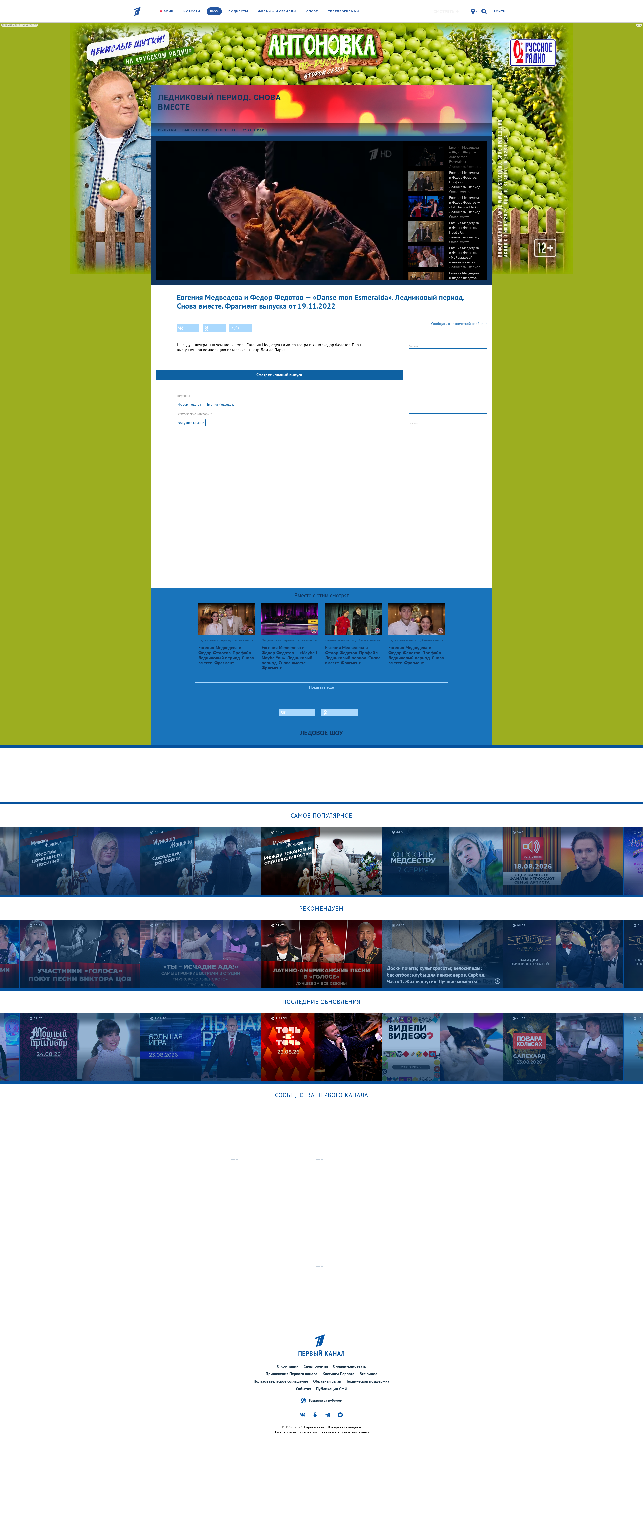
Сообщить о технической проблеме (459, 323)
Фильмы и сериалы (277, 11)
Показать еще (321, 687)
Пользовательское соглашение (281, 1381)
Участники (253, 130)
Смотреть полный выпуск (279, 374)
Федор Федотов (189, 404)
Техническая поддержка (367, 1381)
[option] (445, 153)
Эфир (168, 11)
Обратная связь (327, 1381)
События (303, 1388)
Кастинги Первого (339, 1373)
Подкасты (238, 11)
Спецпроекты (316, 1366)
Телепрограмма (343, 11)
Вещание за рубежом (325, 1400)
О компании (288, 1366)
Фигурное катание (191, 423)
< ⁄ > (235, 328)
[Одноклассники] (214, 328)
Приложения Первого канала (291, 1373)
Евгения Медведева (220, 404)
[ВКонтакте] (188, 328)
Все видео (369, 1373)
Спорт (312, 11)
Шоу (214, 11)
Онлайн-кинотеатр (349, 1366)
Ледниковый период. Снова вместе (219, 102)
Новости (191, 11)
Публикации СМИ (331, 1388)
